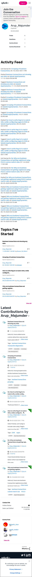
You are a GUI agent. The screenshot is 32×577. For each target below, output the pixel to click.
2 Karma (12, 454)
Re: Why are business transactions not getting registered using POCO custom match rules (15, 160)
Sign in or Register (21, 16)
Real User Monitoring (19, 435)
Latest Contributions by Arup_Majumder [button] (14, 311)
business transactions (19, 343)
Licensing (23, 349)
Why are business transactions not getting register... (13, 287)
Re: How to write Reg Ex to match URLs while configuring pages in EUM (15, 121)
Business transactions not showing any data (13, 83)
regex (18, 432)
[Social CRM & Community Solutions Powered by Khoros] (26, 548)
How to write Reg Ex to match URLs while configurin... (15, 272)
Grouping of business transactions (18, 97)
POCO (23, 491)
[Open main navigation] (30, 3)
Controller (16, 349)
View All (28, 303)
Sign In (23, 3)
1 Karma (12, 367)
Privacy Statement (15, 569)
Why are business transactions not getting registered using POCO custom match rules (16, 189)
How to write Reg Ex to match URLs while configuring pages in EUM (14, 130)
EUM (13, 432)
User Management (13, 351)
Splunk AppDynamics (17, 76)
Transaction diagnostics (15, 346)
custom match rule (14, 491)
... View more (24, 339)
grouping (10, 382)
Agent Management (19, 494)
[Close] (29, 561)
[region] (16, 567)
